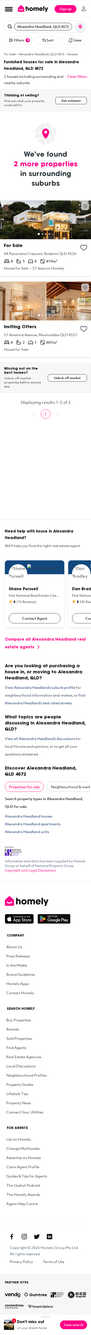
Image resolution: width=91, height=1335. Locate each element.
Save (78, 40)
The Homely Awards (23, 1194)
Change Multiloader (23, 1148)
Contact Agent (34, 618)
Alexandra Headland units (27, 831)
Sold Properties (19, 1038)
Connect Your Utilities (24, 1112)
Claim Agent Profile (22, 1166)
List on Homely (18, 1139)
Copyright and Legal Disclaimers (30, 870)
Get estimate (71, 100)
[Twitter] (37, 1236)
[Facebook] (12, 1236)
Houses (72, 54)
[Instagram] (24, 1236)
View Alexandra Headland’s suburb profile (40, 687)
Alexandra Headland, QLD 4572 (41, 54)
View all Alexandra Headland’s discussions (40, 738)
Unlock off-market (67, 378)
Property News (18, 1102)
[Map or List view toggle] (80, 27)
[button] (45, 26)
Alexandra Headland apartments (32, 823)
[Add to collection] (84, 248)
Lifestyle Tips (17, 1093)
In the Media (16, 965)
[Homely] (45, 901)
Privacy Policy (21, 1261)
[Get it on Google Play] (54, 919)
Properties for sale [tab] (24, 786)
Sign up (65, 9)
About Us (14, 946)
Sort (50, 40)
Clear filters (77, 76)
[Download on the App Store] (21, 919)
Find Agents (16, 1047)
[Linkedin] (49, 1236)
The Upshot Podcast (23, 1185)
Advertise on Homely (23, 1157)
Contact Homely (20, 992)
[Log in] (84, 9)
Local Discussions (20, 1066)
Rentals (12, 1029)
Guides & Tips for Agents (26, 1176)
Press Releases (18, 956)
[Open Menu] (9, 9)
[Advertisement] (45, 474)
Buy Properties (18, 1019)
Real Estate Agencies (23, 1056)
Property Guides (19, 1084)
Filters (21, 40)
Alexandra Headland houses (28, 816)
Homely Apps (17, 983)
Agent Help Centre (22, 1203)
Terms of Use (53, 1261)
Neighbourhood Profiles (26, 1075)
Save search (73, 1324)
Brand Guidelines (20, 974)
